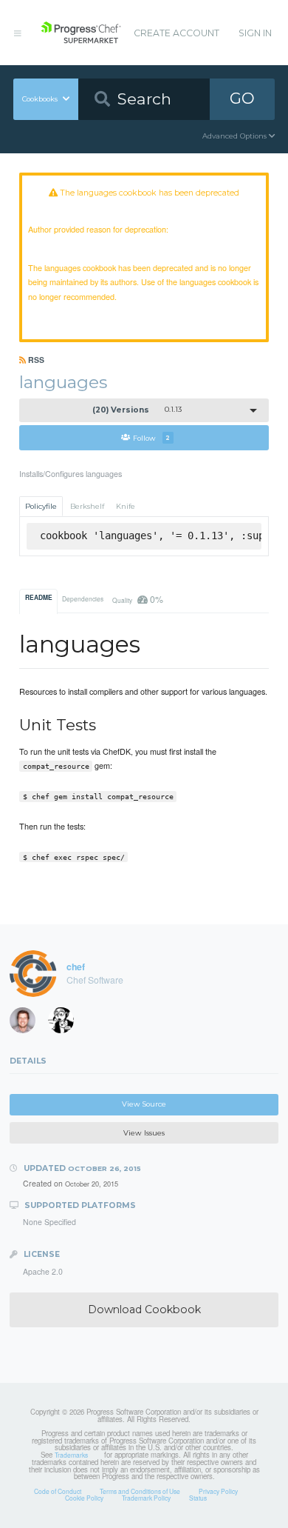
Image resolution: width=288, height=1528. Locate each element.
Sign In (255, 33)
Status (198, 1497)
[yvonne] (65, 1024)
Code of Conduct (57, 1491)
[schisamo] (27, 1024)
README (38, 597)
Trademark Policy (146, 1497)
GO (242, 98)
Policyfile (41, 506)
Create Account (176, 33)
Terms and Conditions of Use (140, 1491)
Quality (137, 599)
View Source (144, 1104)
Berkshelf (87, 506)
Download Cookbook (144, 1309)
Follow (151, 437)
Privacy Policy (218, 1491)
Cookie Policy (84, 1497)
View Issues (144, 1133)
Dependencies (82, 598)
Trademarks (71, 1454)
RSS (35, 359)
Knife (125, 506)
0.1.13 (137, 410)
